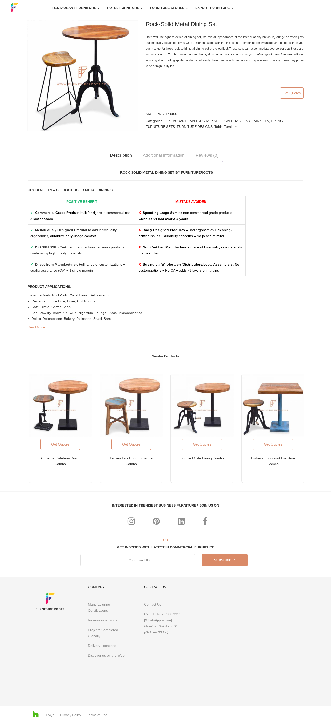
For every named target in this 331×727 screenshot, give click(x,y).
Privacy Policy (70, 715)
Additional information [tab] (164, 155)
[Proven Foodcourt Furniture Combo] (131, 405)
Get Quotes (292, 93)
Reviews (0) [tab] (207, 155)
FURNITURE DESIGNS (195, 127)
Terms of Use (97, 715)
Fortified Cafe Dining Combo (202, 458)
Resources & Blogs (102, 620)
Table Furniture (226, 127)
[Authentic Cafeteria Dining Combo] (60, 405)
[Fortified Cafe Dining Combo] (202, 405)
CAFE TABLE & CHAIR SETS (246, 121)
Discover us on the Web (107, 655)
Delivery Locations (102, 646)
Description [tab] (121, 155)
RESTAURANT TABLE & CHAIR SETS (193, 121)
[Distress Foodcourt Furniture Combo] (273, 405)
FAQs (50, 715)
